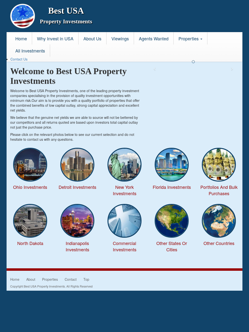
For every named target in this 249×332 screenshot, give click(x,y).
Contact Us (18, 59)
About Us (92, 38)
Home (21, 38)
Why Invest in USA (55, 38)
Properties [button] (189, 38)
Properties (50, 279)
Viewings (120, 38)
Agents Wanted (154, 38)
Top (86, 279)
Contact (71, 279)
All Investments (30, 50)
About (30, 279)
